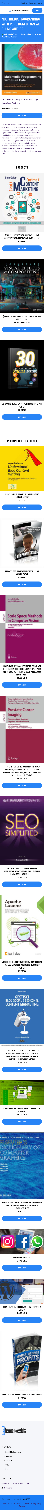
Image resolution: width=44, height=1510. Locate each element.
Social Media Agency (13, 1452)
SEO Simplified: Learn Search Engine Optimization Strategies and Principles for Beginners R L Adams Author (22, 871)
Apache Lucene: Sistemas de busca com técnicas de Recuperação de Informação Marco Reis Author (22, 965)
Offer (37, 10)
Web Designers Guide (20, 99)
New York (6, 3)
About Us (9, 1460)
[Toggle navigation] (4, 10)
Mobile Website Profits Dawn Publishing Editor (22, 1394)
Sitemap (22, 1506)
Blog (7, 1469)
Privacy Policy (36, 1503)
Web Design (33, 99)
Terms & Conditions (21, 1503)
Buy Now (22, 115)
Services (8, 1456)
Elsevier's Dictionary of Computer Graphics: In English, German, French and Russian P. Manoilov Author (22, 1205)
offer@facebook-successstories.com (31, 3)
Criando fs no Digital (22, 1257)
